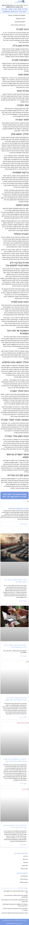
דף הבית (25, 5)
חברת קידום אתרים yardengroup (14, 923)
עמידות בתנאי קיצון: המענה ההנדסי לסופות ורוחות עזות (15, 913)
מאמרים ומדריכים (18, 5)
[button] (6, 1)
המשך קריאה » (22, 601)
